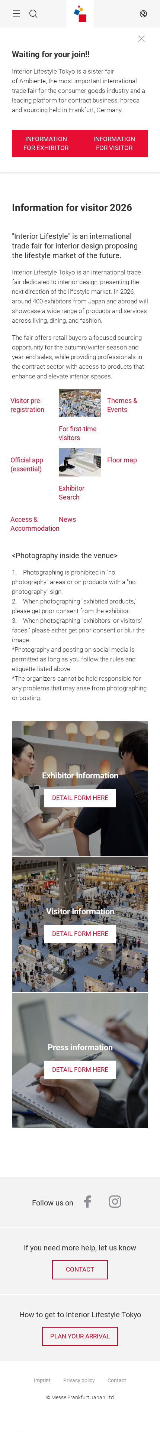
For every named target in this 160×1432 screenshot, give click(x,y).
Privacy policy (79, 1380)
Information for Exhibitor (45, 144)
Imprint (42, 1380)
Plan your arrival (80, 1336)
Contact (117, 1380)
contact (80, 1269)
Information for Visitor (114, 144)
